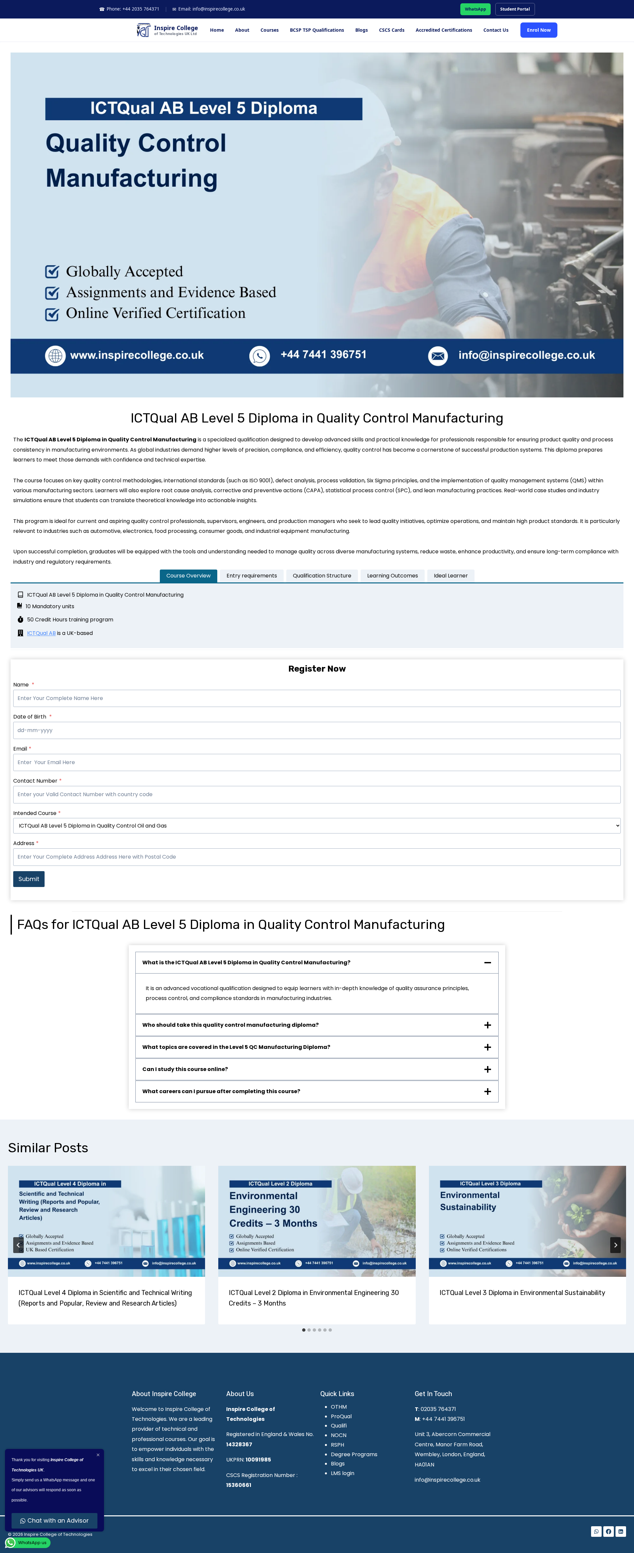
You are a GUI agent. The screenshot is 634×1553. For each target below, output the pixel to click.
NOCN (338, 1435)
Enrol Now (539, 30)
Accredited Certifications (444, 30)
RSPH (337, 1445)
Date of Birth (32, 717)
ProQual (341, 1416)
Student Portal (515, 9)
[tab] (188, 576)
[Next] (615, 1245)
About (242, 30)
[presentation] (106, 1221)
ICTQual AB (41, 633)
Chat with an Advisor (58, 1520)
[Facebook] (608, 1531)
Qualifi (339, 1425)
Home (217, 30)
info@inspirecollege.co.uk (447, 1480)
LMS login (342, 1473)
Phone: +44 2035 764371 (129, 9)
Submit (28, 879)
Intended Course (37, 813)
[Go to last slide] (18, 1245)
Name (23, 684)
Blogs (361, 30)
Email (22, 749)
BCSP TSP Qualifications (317, 30)
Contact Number (37, 781)
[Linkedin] (621, 1531)
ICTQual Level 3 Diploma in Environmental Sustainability (522, 1293)
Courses (270, 30)
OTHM (339, 1407)
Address (26, 843)
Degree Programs (354, 1454)
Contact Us (496, 30)
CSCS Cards (392, 30)
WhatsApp (475, 9)
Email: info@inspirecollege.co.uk (208, 9)
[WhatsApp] (596, 1531)
